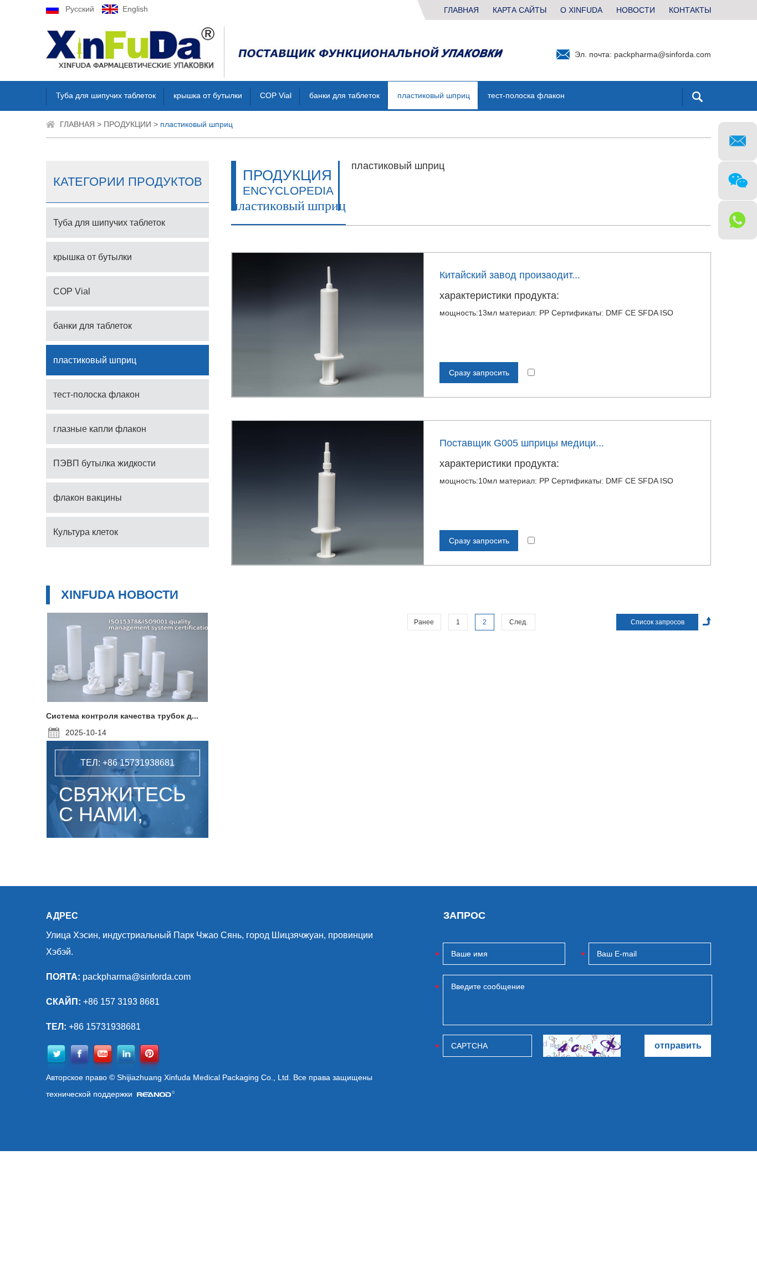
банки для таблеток (344, 95)
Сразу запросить (479, 372)
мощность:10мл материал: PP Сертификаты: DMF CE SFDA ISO (556, 480)
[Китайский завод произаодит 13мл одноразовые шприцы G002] (327, 324)
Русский (79, 8)
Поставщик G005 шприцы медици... (521, 443)
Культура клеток (85, 532)
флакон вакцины (87, 497)
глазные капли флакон (99, 429)
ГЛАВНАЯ (461, 10)
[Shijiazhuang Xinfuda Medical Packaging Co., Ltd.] (369, 53)
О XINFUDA (581, 10)
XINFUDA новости (119, 595)
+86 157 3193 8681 (121, 1001)
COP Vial (275, 95)
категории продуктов (127, 182)
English (135, 8)
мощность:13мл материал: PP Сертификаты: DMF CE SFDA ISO (556, 312)
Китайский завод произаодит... (509, 275)
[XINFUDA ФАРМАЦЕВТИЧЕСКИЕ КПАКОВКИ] (135, 52)
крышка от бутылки (207, 95)
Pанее (424, 622)
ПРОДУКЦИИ (127, 124)
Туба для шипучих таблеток (106, 95)
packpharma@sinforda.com (662, 54)
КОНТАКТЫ (690, 10)
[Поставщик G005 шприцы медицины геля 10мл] (327, 492)
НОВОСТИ (635, 10)
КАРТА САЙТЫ (519, 10)
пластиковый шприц (433, 95)
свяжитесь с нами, (122, 805)
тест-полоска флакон (526, 95)
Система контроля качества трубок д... (122, 715)
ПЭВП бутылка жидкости (104, 463)
